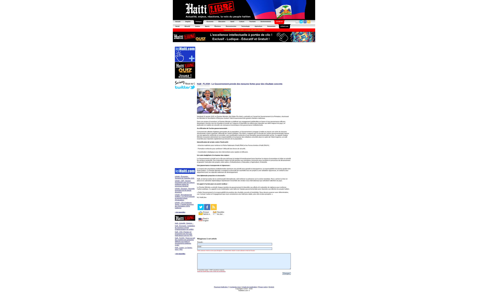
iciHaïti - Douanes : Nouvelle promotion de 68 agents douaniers (185, 190)
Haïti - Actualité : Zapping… (184, 223)
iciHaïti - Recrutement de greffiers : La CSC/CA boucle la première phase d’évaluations (185, 197)
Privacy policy (263, 287)
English (271, 287)
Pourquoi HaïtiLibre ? (221, 287)
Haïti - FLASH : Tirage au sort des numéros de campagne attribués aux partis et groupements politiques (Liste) (185, 241)
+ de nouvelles (180, 212)
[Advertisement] (185, 129)
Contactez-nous (235, 287)
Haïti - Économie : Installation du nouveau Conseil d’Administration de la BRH (185, 227)
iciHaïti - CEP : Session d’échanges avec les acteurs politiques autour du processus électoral (185, 183)
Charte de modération (249, 287)
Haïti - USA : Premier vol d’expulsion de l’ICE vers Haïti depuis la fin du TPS (183, 233)
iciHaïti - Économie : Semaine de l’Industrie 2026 (184, 177)
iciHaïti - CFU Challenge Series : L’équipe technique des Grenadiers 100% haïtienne (184, 205)
